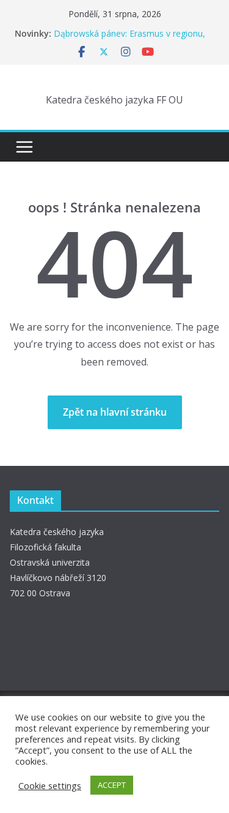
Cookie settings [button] (49, 785)
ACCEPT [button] (112, 784)
